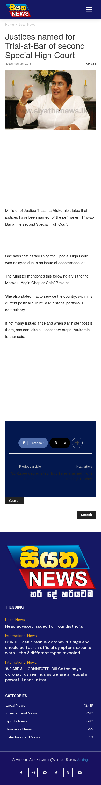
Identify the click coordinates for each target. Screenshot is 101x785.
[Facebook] (21, 772)
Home (9, 24)
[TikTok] (56, 772)
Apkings (83, 760)
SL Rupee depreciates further (29, 476)
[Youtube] (79, 772)
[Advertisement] (50, 169)
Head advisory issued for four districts (44, 627)
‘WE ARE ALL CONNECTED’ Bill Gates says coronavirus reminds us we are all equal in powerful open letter (46, 674)
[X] (68, 772)
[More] (77, 443)
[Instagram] (33, 772)
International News (21, 636)
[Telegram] (44, 772)
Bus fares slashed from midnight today (71, 476)
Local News (27, 24)
